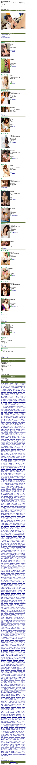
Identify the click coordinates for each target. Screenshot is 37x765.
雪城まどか (6, 725)
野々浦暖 (10, 748)
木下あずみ (16, 440)
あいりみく (9, 641)
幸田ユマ (12, 644)
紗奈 (7, 419)
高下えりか (12, 621)
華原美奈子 (18, 581)
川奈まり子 (7, 493)
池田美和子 (18, 444)
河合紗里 (14, 668)
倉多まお (17, 508)
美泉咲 (20, 476)
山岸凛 (6, 604)
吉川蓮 (13, 588)
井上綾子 (17, 548)
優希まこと (6, 526)
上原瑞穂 (12, 506)
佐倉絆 (6, 530)
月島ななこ (16, 568)
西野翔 (6, 437)
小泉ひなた (17, 737)
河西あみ (8, 570)
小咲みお (16, 447)
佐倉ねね (17, 644)
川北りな (13, 697)
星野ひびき (14, 546)
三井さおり (22, 709)
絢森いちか (9, 543)
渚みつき (15, 748)
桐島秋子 (15, 681)
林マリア (5, 187)
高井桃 (22, 436)
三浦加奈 (14, 574)
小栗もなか (7, 707)
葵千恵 (22, 533)
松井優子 (5, 248)
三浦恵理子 (17, 463)
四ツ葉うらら (21, 640)
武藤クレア (21, 423)
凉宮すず (15, 577)
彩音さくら (14, 634)
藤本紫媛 (15, 567)
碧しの (22, 551)
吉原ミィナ (22, 424)
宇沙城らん (3, 487)
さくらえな (22, 530)
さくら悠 (16, 407)
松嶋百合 (3, 711)
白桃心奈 (8, 571)
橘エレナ (15, 459)
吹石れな (9, 565)
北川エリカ (10, 440)
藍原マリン (10, 578)
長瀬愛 (6, 383)
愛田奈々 (20, 402)
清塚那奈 (5, 630)
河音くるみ (15, 595)
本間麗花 (17, 573)
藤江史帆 (3, 708)
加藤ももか (5, 651)
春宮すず (23, 588)
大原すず (13, 654)
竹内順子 (20, 464)
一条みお (18, 711)
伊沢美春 (18, 734)
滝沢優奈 (20, 392)
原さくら (20, 725)
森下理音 (14, 443)
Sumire (16, 613)
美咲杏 (19, 630)
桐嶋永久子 (8, 469)
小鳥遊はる (19, 652)
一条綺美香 (9, 399)
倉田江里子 (19, 631)
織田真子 (3, 436)
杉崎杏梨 (14, 507)
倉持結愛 (20, 513)
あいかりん (11, 564)
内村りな (3, 553)
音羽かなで (21, 412)
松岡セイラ (22, 510)
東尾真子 (6, 597)
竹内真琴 (9, 541)
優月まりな (17, 679)
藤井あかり (11, 650)
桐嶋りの (20, 536)
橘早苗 (18, 728)
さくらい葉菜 (4, 483)
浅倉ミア (23, 685)
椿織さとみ (7, 667)
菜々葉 (13, 555)
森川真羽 (12, 725)
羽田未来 (17, 530)
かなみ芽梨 (8, 507)
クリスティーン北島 (16, 657)
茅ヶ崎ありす (10, 655)
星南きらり (8, 531)
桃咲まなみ (15, 389)
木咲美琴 (15, 749)
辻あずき (8, 444)
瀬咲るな (6, 620)
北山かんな (15, 605)
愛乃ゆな (14, 662)
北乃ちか (7, 397)
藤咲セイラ (10, 568)
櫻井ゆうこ (16, 396)
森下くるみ (3, 692)
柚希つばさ (12, 685)
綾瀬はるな (22, 480)
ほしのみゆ (8, 422)
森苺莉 (16, 732)
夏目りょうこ (11, 718)
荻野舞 (17, 614)
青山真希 (23, 712)
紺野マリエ (12, 688)
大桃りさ (23, 487)
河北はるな (18, 621)
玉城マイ (16, 557)
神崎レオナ (22, 548)
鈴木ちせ (8, 573)
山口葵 (19, 577)
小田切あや (7, 518)
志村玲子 (18, 526)
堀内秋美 (18, 540)
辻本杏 (23, 546)
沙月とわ (17, 709)
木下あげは (3, 661)
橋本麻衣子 (16, 651)
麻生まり (18, 672)
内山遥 (21, 508)
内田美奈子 (21, 506)
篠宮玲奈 (18, 648)
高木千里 (3, 657)
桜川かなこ (22, 615)
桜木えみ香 (3, 574)
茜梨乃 (2, 607)
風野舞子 (15, 420)
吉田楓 (16, 727)
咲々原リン (11, 727)
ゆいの (4, 517)
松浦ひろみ (16, 467)
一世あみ (3, 628)
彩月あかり (12, 486)
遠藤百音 (14, 724)
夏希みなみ (12, 523)
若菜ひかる (13, 426)
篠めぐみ (13, 518)
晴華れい (23, 654)
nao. (19, 419)
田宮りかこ (13, 628)
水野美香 (16, 578)
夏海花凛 (22, 632)
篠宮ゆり (20, 453)
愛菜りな (3, 534)
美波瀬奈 (11, 603)
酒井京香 (17, 627)
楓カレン (19, 742)
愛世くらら (18, 688)
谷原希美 (9, 517)
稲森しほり (6, 548)
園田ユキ (6, 679)
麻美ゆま (7, 434)
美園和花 (8, 697)
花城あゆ (10, 560)
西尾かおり (10, 407)
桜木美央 (11, 601)
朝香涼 (10, 617)
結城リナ (11, 615)
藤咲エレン (3, 655)
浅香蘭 (22, 711)
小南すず (5, 738)
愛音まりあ (11, 637)
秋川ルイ (11, 528)
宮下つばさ (3, 399)
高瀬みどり (17, 712)
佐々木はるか (9, 417)
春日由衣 (23, 503)
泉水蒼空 (13, 695)
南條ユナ (11, 689)
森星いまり (18, 594)
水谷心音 (21, 441)
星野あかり (18, 394)
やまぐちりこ (11, 424)
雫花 (23, 708)
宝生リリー (12, 711)
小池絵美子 (12, 470)
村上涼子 (23, 429)
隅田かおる (12, 701)
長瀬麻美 (3, 500)
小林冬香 (20, 473)
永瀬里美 (20, 578)
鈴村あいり (8, 443)
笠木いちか (20, 748)
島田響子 (14, 722)
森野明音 (20, 521)
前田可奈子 (5, 637)
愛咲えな (5, 560)
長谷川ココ (13, 537)
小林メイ (6, 647)
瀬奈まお (8, 547)
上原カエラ (10, 412)
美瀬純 (18, 480)
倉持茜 (10, 580)
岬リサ (2, 511)
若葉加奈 (10, 630)
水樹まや (15, 620)
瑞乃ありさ (7, 704)
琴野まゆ (19, 450)
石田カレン (6, 744)
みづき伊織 (17, 390)
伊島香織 (8, 466)
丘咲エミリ (11, 613)
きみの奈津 (21, 555)
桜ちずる (19, 546)
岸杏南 (12, 627)
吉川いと (3, 570)
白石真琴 (22, 603)
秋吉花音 (15, 630)
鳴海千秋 (20, 684)
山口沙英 (11, 658)
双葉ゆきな (20, 638)
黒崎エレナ (19, 469)
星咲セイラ (21, 655)
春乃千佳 (20, 717)
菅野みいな (16, 431)
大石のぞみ (12, 457)
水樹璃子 (6, 727)
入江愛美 (5, 403)
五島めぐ (19, 722)
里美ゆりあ (15, 417)
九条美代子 (6, 698)
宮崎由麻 (18, 729)
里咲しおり (15, 561)
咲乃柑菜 (7, 734)
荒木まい (8, 598)
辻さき (22, 518)
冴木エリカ (18, 687)
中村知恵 (13, 547)
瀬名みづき (18, 544)
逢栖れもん (18, 714)
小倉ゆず (18, 436)
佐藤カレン (9, 622)
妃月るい (18, 695)
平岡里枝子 (19, 752)
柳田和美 (13, 594)
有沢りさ (18, 479)
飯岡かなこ (6, 454)
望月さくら (7, 627)
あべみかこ (11, 463)
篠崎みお (18, 610)
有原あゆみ (20, 661)
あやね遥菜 (3, 543)
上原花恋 (13, 409)
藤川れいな (16, 615)
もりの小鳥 (21, 617)
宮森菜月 (12, 746)
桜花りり (23, 729)
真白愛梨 (11, 597)
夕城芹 (12, 573)
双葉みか (8, 450)
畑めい (5, 749)
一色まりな (7, 503)
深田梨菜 (11, 521)
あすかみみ (15, 527)
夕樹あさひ (3, 541)
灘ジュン (19, 570)
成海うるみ (12, 558)
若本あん (16, 682)
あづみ (4, 527)
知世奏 (20, 698)
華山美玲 (14, 491)
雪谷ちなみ (9, 577)
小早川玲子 (15, 641)
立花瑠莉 (20, 611)
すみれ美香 (7, 675)
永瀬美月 (12, 712)
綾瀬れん (16, 476)
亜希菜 (17, 457)
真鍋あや (20, 754)
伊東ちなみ (3, 555)
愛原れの (7, 732)
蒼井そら (7, 429)
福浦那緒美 (9, 692)
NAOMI (19, 553)
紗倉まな (5, 402)
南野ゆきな (8, 491)
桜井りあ (11, 419)
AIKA (13, 534)
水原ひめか (8, 662)
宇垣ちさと (15, 617)
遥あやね (3, 702)
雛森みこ (22, 528)
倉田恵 (23, 707)
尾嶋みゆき (16, 658)
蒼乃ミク (18, 721)
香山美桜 (7, 513)
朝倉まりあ (5, 463)
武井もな (8, 652)
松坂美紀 (7, 640)
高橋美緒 (14, 290)
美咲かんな (12, 526)
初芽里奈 (19, 567)
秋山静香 (22, 523)
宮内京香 (5, 718)
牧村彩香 (12, 732)
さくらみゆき (16, 622)
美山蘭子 (6, 474)
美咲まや (15, 674)
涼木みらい (17, 501)
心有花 (14, 479)
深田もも (19, 443)
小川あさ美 (3, 390)
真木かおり (5, 357)
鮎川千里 (5, 595)
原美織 (22, 563)
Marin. (19, 460)
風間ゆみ (22, 393)
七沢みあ (6, 684)
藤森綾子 (16, 441)
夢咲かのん (14, 717)
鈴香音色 (20, 399)
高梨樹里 (5, 748)
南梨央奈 (10, 460)
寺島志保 (10, 464)
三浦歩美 (10, 749)
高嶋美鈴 (3, 729)
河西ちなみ (3, 504)
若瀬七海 (19, 426)
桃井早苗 (18, 685)
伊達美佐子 (8, 724)
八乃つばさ (6, 691)
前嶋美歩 (23, 422)
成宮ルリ (12, 501)
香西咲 (8, 390)
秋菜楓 (11, 410)
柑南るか (6, 737)
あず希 (15, 611)
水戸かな (23, 691)
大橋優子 (23, 734)
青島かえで (17, 534)
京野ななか (17, 384)
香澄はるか (11, 575)
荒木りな (22, 454)
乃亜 (17, 404)
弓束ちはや (3, 714)
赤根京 (5, 533)
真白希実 (6, 528)
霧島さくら (12, 538)
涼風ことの (16, 494)
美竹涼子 (7, 470)
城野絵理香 (19, 662)
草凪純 (7, 484)
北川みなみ (7, 581)
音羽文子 (7, 701)
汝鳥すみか (17, 503)
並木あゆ (22, 597)
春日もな (8, 500)
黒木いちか (6, 393)
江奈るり (9, 600)
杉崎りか (17, 632)
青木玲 (20, 400)
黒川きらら (6, 416)
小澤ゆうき (6, 563)
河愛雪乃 (3, 642)
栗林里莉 (5, 480)
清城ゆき (15, 661)
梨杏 (2, 496)
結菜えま (14, 591)
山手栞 (2, 503)
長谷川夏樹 (10, 585)
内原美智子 (3, 735)
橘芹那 (13, 126)
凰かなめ (3, 617)
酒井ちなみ (5, 467)
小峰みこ (5, 681)
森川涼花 (22, 500)
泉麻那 (16, 413)
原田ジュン (9, 487)
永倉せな (18, 571)
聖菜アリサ (6, 635)
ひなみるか (19, 537)
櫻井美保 (10, 595)
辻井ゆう (15, 504)
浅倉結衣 (17, 718)
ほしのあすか (21, 389)
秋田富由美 (7, 593)
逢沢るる (20, 561)
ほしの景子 (22, 568)
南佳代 (5, 682)
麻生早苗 (3, 469)
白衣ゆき (15, 590)
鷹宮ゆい (7, 644)
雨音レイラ (15, 464)
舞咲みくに (7, 404)
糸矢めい (5, 464)
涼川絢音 (3, 531)
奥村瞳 (13, 275)
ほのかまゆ (16, 498)
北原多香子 (19, 461)
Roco (12, 441)
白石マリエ (7, 670)
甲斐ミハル (3, 660)
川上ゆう (16, 400)
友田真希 (5, 440)
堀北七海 (6, 496)
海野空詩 (20, 600)
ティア (21, 409)
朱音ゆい (5, 389)
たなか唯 (7, 712)
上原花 (5, 461)
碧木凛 (23, 593)
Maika (16, 386)
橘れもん (18, 429)
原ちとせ (12, 548)
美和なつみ (7, 511)
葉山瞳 (23, 570)
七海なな (5, 420)
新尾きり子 (14, 158)
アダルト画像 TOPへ (5, 37)
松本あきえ (18, 697)
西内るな (3, 618)
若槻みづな (3, 587)
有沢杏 (14, 551)
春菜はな (10, 420)
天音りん (20, 565)
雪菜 (6, 479)
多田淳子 (15, 735)
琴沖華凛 (22, 751)
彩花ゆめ (6, 498)
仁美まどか (19, 491)
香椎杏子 (13, 500)
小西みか (18, 551)
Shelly (7, 617)
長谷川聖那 (5, 490)
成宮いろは (15, 608)
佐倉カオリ (11, 433)
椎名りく (5, 546)
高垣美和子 (12, 664)
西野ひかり (8, 677)
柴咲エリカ (22, 494)
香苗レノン (5, 650)
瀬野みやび (8, 739)
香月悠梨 (12, 416)
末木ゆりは (18, 708)
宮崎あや (6, 521)
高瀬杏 (20, 560)
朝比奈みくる (6, 477)
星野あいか (12, 672)
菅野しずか (8, 634)
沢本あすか (18, 466)
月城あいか (6, 688)
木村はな (3, 489)
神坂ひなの (21, 641)
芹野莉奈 (10, 625)
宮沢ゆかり (18, 598)
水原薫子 (18, 694)
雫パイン (8, 386)
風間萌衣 (3, 624)
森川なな (9, 717)
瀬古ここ (20, 580)
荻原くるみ (16, 699)
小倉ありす (17, 554)
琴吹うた (17, 751)
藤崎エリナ (6, 451)
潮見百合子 (3, 605)
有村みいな (14, 731)
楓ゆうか (10, 561)
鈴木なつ (10, 738)
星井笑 (23, 598)
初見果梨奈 (7, 728)
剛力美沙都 (3, 731)
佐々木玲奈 (8, 588)
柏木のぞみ (14, 232)
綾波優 (17, 393)
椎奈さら (23, 672)
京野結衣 (12, 554)
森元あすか (14, 306)
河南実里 (5, 321)
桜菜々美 (7, 476)
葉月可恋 (11, 699)
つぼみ (6, 433)
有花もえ (17, 635)
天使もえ (11, 510)
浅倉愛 (22, 571)
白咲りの (20, 719)
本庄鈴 (16, 725)
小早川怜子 (15, 446)
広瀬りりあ (6, 558)
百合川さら (6, 506)
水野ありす (8, 665)
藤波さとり (21, 705)
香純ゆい (10, 551)
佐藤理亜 (13, 648)
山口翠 (19, 735)
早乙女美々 (7, 537)
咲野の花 (16, 689)
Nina (17, 513)
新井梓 (15, 584)
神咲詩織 (6, 431)
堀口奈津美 (12, 429)
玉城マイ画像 (4, 34)
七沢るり (22, 431)
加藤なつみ (6, 457)
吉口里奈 (8, 628)
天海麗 (20, 383)
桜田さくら (8, 489)
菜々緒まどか (15, 587)
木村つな (18, 518)
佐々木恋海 (11, 530)
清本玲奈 (12, 635)
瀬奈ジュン (10, 514)
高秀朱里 (22, 637)
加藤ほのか (21, 605)
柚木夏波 (9, 687)
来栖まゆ (19, 645)
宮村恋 (5, 625)
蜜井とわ (6, 564)
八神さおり (17, 650)
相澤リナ (12, 413)
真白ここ (3, 697)
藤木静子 (16, 715)
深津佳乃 (15, 692)
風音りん (9, 583)
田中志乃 (11, 715)
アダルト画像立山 (5, 760)
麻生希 (12, 390)
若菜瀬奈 (8, 631)
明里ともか (9, 660)
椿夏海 (19, 692)
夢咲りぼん (10, 682)
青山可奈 (14, 469)
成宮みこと (19, 739)
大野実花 (12, 709)
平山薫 (2, 383)
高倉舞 (21, 457)
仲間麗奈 (14, 199)
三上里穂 (7, 607)
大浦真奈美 (12, 721)
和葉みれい (18, 520)
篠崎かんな (5, 745)
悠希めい (17, 454)
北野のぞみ (13, 511)
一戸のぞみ (14, 583)
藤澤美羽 (7, 394)
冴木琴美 (17, 637)
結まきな (23, 695)
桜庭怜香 (19, 724)
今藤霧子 (14, 739)
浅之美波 (19, 704)
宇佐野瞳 (23, 728)
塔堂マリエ (12, 477)
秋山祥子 (14, 497)
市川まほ (11, 427)
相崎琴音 (7, 413)
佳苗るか (22, 396)
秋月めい (19, 624)
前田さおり (3, 583)
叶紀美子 (10, 533)
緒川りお (12, 451)
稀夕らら (15, 533)
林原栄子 (19, 524)
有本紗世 (3, 547)
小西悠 (16, 416)
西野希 (12, 751)
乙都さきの (11, 679)
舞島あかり (13, 593)
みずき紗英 (15, 423)
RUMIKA (8, 426)
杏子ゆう (15, 625)
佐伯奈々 (20, 407)
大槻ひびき (5, 427)
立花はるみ (13, 570)
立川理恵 (5, 407)
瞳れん (17, 523)
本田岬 (17, 477)
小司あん (5, 568)
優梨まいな (19, 665)
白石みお (19, 593)
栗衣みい (11, 741)
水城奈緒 (3, 430)
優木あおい (8, 453)
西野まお (8, 624)
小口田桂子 (19, 507)
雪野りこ (10, 479)
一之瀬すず (16, 496)
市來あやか (7, 610)
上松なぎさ (12, 563)
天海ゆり (23, 540)
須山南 (7, 711)
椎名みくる (7, 409)
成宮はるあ (3, 577)
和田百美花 (22, 490)
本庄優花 (20, 583)
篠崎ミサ (21, 417)
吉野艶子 (16, 521)
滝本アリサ (13, 624)
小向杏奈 (14, 540)
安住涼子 (20, 437)
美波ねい (19, 516)
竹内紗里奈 (21, 484)
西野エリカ (20, 625)
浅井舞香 (5, 473)
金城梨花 (14, 66)
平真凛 (20, 689)
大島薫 (22, 564)
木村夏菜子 (22, 498)
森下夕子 (23, 630)
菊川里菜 (11, 467)
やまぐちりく (4, 424)
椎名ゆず (16, 741)
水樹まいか (3, 687)
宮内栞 (23, 581)
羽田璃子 (11, 611)
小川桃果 (9, 555)
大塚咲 (13, 436)
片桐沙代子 (11, 745)
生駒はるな (13, 670)
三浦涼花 (20, 527)
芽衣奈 (11, 397)
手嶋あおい (7, 654)
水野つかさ (9, 423)
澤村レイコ (5, 400)
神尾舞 (15, 601)
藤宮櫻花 (9, 574)
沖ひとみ (23, 434)
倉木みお (19, 618)
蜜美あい (11, 474)
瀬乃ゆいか (9, 392)
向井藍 (5, 578)
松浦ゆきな (17, 746)
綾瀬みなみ (12, 393)
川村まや (10, 459)
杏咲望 (16, 484)
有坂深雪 (11, 684)
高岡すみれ (22, 644)
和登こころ (9, 735)
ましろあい (20, 590)
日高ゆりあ (13, 516)
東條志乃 (7, 709)
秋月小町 (20, 731)
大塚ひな (11, 400)
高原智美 (5, 754)
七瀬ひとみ (7, 751)
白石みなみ (14, 565)
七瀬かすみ (19, 550)
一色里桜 (7, 538)
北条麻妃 (12, 454)
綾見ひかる (13, 450)
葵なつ (16, 640)
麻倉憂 (5, 412)
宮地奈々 (3, 645)
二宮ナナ (8, 441)
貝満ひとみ (12, 513)
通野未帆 (8, 594)
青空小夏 (11, 396)
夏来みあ (16, 705)
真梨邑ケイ (20, 601)
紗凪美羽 (8, 648)
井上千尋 (22, 477)
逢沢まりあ (13, 704)
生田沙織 (3, 550)
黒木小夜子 (6, 501)
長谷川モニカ (9, 590)
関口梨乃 (11, 494)
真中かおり (18, 538)
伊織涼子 (22, 514)
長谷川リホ (22, 397)
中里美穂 (6, 584)
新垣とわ (12, 640)
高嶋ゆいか (18, 558)
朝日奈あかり (17, 410)
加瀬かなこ (21, 660)
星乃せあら (16, 604)
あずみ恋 (19, 620)
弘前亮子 (18, 563)
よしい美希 (8, 702)
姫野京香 (20, 403)
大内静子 (19, 628)
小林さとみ (18, 470)
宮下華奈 (6, 580)
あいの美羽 (21, 738)
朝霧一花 (6, 689)
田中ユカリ (6, 664)
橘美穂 (11, 698)
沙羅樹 (15, 678)
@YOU (2, 486)
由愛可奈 (11, 431)
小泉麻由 (10, 480)
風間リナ (3, 695)
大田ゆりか (6, 721)
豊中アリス (6, 685)
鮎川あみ (18, 481)
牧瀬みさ (13, 694)
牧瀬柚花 (22, 699)
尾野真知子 (18, 439)
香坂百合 (13, 614)
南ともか (19, 459)
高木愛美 (10, 681)
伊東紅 (14, 461)
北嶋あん (7, 746)
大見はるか (7, 752)
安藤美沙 (18, 486)
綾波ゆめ (23, 554)
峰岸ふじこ (17, 564)
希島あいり (21, 447)
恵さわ (22, 534)
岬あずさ (12, 744)
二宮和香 (13, 610)
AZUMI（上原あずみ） (10, 406)
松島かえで (10, 403)
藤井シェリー (20, 420)
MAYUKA (3, 466)
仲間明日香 (13, 707)
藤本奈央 (15, 536)
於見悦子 (13, 729)
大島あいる (12, 434)
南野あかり (14, 638)
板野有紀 (6, 396)
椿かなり (9, 540)
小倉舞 (11, 557)
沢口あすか (22, 467)
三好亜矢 (13, 581)
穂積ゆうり (5, 715)
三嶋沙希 (13, 444)
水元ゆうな (11, 384)
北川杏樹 (7, 447)
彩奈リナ (10, 608)
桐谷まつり (3, 622)
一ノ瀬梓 (23, 694)
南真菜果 (11, 584)
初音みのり (14, 422)
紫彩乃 (5, 459)
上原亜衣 (15, 399)
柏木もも (23, 701)
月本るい (9, 587)
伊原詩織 (7, 486)
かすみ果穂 (8, 436)
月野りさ (16, 419)
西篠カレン (14, 677)
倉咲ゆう (20, 430)
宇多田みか (12, 607)
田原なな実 (20, 749)
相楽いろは (12, 471)
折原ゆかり (19, 456)
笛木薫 (19, 533)
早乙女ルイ (14, 437)
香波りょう (20, 543)
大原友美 (19, 681)
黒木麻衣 (22, 664)
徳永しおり (7, 694)
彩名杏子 (3, 481)
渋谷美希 (21, 483)
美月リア (6, 613)
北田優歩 (16, 383)
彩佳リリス (22, 573)
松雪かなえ (8, 645)
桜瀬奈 (13, 687)
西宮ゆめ (8, 618)
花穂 (17, 555)
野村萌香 (10, 461)
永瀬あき (10, 389)
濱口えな (20, 634)
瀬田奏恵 (20, 745)
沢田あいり (9, 504)
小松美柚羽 (9, 661)
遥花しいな (13, 618)
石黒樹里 (20, 608)
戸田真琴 (3, 611)
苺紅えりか (5, 615)
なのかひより (9, 536)
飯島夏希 (11, 498)
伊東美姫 (20, 413)
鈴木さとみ (14, 430)
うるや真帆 (12, 414)
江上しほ (14, 550)
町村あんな (7, 516)
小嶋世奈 (14, 142)
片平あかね (20, 517)
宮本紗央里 (15, 460)
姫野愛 (5, 551)
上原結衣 (10, 402)
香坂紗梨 (20, 682)
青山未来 (3, 536)
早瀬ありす (8, 456)
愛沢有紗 (16, 698)
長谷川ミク (3, 392)
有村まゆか (13, 728)
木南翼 (16, 745)
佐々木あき (3, 565)
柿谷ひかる (8, 591)
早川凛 (4, 540)
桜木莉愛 (20, 386)
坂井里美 (23, 575)
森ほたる (8, 708)
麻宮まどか (6, 508)
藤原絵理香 (12, 481)
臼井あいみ (8, 638)
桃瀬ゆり (11, 647)
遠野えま (20, 715)
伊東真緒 (10, 567)
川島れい (7, 471)
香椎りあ (19, 584)
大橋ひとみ (20, 474)
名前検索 (3, 36)
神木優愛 (5, 561)
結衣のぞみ (16, 603)
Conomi (11, 671)
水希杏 (4, 346)
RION (7, 611)
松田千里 (6, 705)
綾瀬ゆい (8, 642)
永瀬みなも (17, 744)
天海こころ (15, 660)
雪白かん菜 (12, 734)
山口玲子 (6, 510)
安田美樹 (17, 424)
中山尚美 (6, 658)
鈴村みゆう (8, 550)
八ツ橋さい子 (17, 585)
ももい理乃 (13, 524)
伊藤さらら (16, 510)
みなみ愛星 (18, 607)
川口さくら (14, 600)
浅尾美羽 (13, 571)
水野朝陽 (19, 497)
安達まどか (22, 627)
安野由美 (23, 501)
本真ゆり (6, 384)
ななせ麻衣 (13, 675)
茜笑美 (17, 664)
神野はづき (3, 641)
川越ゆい (12, 632)
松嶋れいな (3, 423)
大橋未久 (18, 414)
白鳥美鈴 (13, 520)
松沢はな (7, 439)
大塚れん (14, 541)
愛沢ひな (12, 484)
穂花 (19, 422)
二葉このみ (19, 591)
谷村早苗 (22, 440)
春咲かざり (12, 544)
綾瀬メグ (16, 403)
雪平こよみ (13, 631)
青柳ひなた (13, 752)
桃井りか (3, 571)
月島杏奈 (6, 601)
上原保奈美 (6, 414)
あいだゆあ (6, 410)
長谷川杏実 (10, 483)
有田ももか (22, 718)
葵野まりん (3, 719)
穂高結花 (3, 590)
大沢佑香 (16, 412)
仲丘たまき (15, 580)
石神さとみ (22, 651)
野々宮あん (13, 667)
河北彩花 (18, 701)
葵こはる (3, 497)
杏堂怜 (20, 732)
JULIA (10, 437)
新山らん (22, 451)
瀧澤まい (18, 654)
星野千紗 (23, 486)
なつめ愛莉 (16, 528)
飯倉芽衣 (11, 705)
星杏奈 (23, 470)
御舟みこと (11, 737)
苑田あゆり (13, 642)
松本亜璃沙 (21, 446)
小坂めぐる (8, 430)
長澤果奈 (20, 671)
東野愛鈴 (5, 460)
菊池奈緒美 (13, 742)
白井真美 (13, 466)
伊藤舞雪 (8, 695)
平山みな (15, 487)
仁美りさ (6, 699)
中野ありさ (8, 497)
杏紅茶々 (7, 632)
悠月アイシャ (20, 667)
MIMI (19, 487)
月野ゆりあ (3, 674)
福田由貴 (16, 684)
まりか (15, 474)
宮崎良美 (9, 722)
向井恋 (23, 621)
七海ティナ (21, 741)
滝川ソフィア (20, 449)
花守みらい (9, 674)
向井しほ (7, 544)
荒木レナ (23, 585)
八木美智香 (6, 621)
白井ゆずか (3, 600)
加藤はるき (3, 722)
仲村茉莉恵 (15, 473)
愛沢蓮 (10, 446)
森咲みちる (18, 547)
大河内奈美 (5, 115)
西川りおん (6, 554)
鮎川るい (10, 473)
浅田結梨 (6, 575)
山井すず (9, 719)
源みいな (18, 691)
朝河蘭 (2, 471)
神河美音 (20, 595)
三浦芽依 (6, 755)
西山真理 (6, 678)
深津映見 (13, 404)
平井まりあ (11, 490)
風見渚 (15, 671)
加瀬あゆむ (21, 416)
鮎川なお (16, 427)
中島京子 (13, 598)
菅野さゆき (7, 449)
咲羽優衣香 (15, 738)
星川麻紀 (14, 489)
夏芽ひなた (13, 652)
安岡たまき (20, 674)
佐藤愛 (14, 480)
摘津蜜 (13, 51)
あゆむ (22, 481)
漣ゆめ (11, 476)
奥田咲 (12, 386)
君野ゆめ (6, 446)
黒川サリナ (19, 668)
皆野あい (21, 587)
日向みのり (14, 702)
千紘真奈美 (14, 215)
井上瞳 (17, 500)
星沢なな (15, 392)
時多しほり (14, 719)
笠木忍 (16, 506)
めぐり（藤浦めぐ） (15, 387)
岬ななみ (20, 677)
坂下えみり (19, 670)
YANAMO (3, 724)
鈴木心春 (12, 508)
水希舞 (13, 83)
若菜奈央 (18, 588)
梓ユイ (12, 503)
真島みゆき (16, 514)
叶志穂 (17, 409)
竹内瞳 (13, 332)
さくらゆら (19, 511)
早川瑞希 (20, 557)
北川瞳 (22, 384)
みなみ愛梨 (16, 597)
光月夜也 (8, 520)
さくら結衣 (14, 453)
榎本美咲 (14, 645)
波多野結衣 (15, 402)
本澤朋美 (18, 471)
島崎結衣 (7, 557)
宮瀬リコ (3, 491)
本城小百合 (22, 496)
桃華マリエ (5, 494)
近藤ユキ (19, 707)
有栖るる (10, 754)
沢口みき (14, 456)
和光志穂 (17, 490)
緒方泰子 (11, 651)
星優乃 (13, 173)
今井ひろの (12, 394)
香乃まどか (15, 754)
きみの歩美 (16, 397)
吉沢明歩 (3, 426)
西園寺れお (15, 560)
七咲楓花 (11, 383)
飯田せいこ (8, 668)
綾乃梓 (7, 481)
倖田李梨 (5, 514)
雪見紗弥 (23, 390)
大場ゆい (14, 259)
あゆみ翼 (15, 543)
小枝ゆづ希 (19, 642)
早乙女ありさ (9, 553)
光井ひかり (21, 613)
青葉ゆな (19, 678)
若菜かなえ (22, 604)
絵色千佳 (14, 99)
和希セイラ (21, 727)
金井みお (3, 631)
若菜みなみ (7, 614)
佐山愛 (20, 427)
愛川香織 (11, 496)
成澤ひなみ (16, 647)
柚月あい (7, 523)
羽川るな (3, 652)
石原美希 (18, 406)
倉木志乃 (9, 731)
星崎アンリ (8, 534)
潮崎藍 (5, 608)
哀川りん (17, 433)
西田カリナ (14, 531)
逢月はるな (7, 524)
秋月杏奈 (3, 594)
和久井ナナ (19, 493)
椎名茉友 (6, 603)
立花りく (6, 741)
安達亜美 (11, 604)
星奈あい (7, 671)
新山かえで (12, 439)
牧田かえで (13, 493)
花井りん (20, 504)
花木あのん (19, 574)
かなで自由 (22, 622)
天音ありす (9, 605)
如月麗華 (8, 729)
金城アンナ (14, 517)
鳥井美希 (16, 655)
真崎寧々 (11, 678)
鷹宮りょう (13, 449)
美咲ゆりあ (8, 657)
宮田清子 (8, 742)
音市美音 (22, 433)
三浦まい (20, 702)
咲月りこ (13, 708)
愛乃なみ (17, 451)
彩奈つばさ (17, 575)
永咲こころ (9, 527)
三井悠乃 (23, 610)
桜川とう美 (19, 489)
